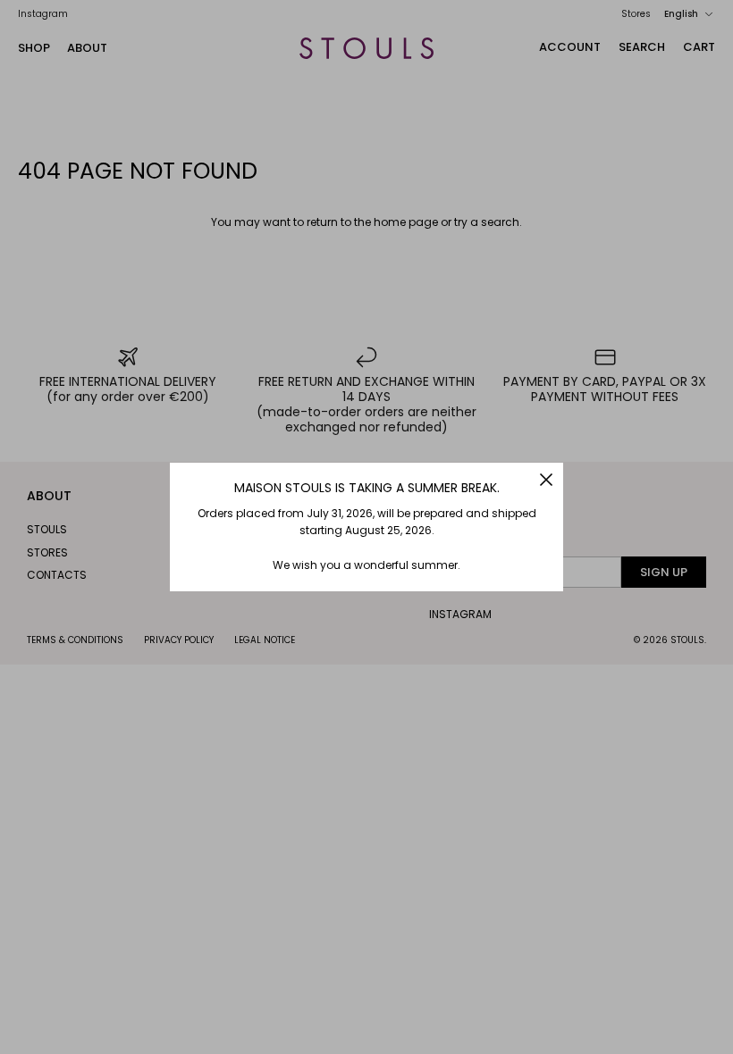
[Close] (546, 480)
